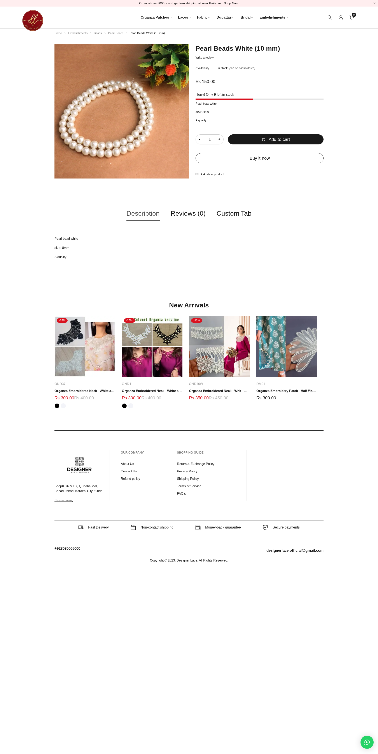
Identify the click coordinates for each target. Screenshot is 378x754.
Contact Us (129, 471)
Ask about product (212, 174)
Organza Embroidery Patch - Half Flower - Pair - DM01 (286, 391)
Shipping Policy (188, 478)
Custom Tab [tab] (234, 213)
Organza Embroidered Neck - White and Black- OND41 (152, 391)
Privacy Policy (187, 471)
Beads (98, 33)
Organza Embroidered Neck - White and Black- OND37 (84, 391)
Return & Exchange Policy (196, 464)
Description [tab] (143, 213)
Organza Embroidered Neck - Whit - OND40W (219, 391)
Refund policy (130, 478)
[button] (367, 742)
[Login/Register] (340, 17)
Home (58, 33)
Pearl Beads (116, 33)
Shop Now (231, 3)
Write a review (205, 57)
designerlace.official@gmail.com (295, 550)
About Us (127, 464)
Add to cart (279, 139)
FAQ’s (181, 493)
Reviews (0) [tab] (188, 213)
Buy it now (260, 158)
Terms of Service (189, 486)
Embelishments (78, 33)
